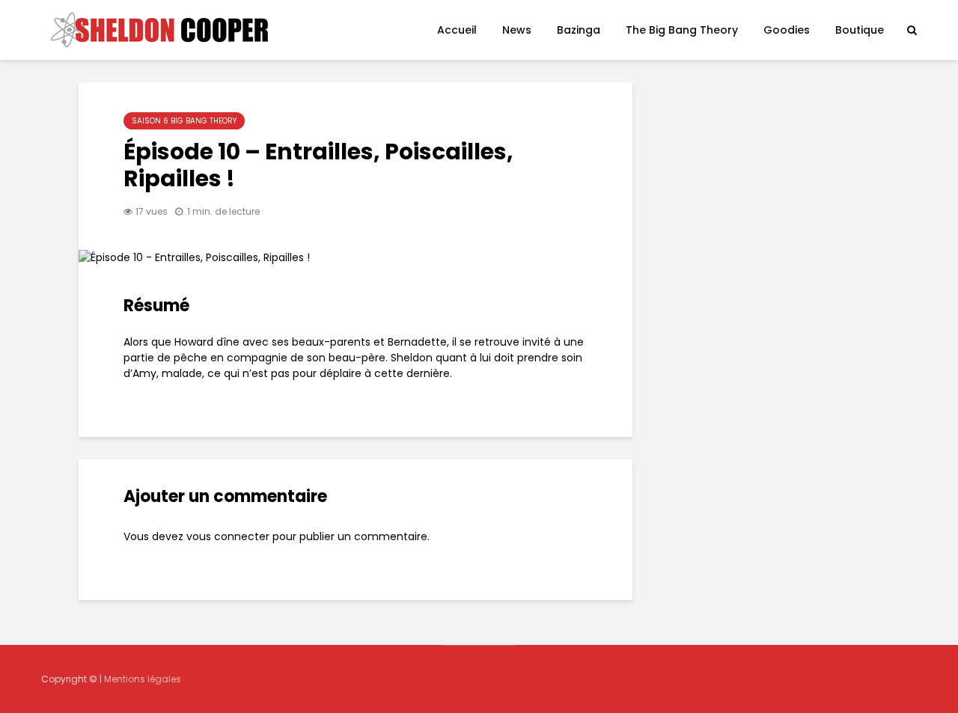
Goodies (786, 29)
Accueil (457, 29)
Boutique (859, 29)
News (516, 29)
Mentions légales (142, 679)
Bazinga (578, 29)
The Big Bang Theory (682, 29)
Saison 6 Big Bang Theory (184, 120)
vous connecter (227, 536)
